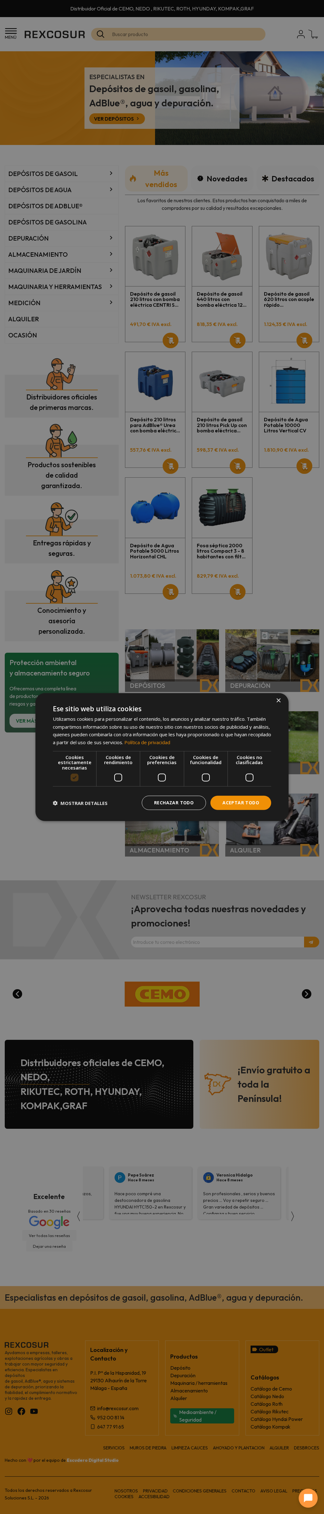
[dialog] (162, 757)
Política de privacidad (147, 742)
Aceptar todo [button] (240, 803)
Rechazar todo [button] (174, 803)
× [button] (278, 700)
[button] (80, 802)
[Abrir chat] (308, 1498)
